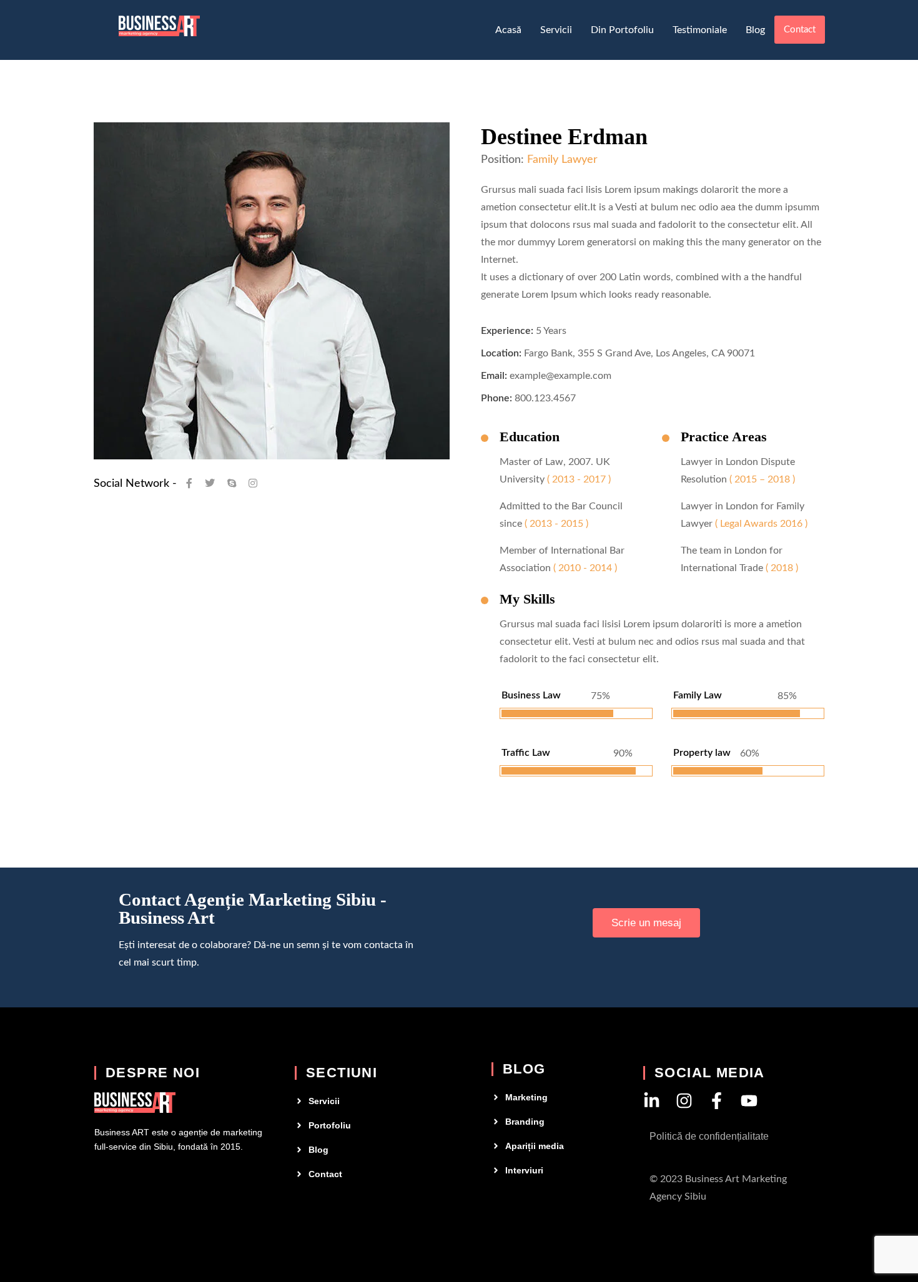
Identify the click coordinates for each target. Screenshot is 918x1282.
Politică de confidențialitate (709, 1136)
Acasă (508, 30)
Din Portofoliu (622, 30)
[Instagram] (684, 1100)
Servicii (556, 30)
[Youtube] (749, 1100)
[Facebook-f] (716, 1100)
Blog (755, 30)
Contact (800, 29)
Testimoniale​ (700, 30)
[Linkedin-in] (651, 1100)
